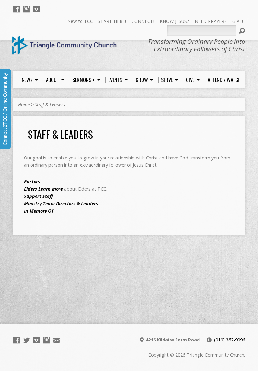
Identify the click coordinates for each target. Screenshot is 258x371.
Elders (30, 189)
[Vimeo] (36, 9)
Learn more (50, 189)
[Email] (56, 340)
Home (24, 105)
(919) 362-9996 (229, 340)
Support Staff (38, 196)
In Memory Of (38, 211)
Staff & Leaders (50, 105)
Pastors (32, 182)
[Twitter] (26, 340)
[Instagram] (26, 9)
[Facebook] (16, 9)
